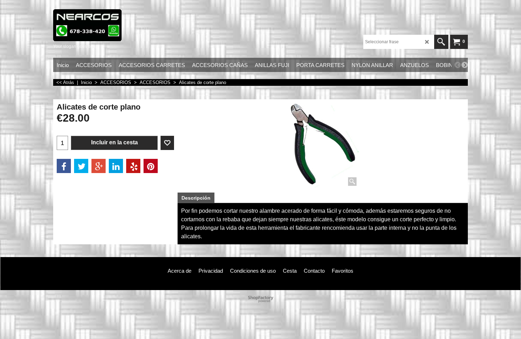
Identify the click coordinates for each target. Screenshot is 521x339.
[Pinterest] (151, 166)
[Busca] (441, 42)
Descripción (196, 198)
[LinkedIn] (116, 166)
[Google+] (98, 166)
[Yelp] (133, 166)
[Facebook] (64, 166)
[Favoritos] (167, 143)
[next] (464, 65)
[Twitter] (81, 166)
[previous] (457, 65)
